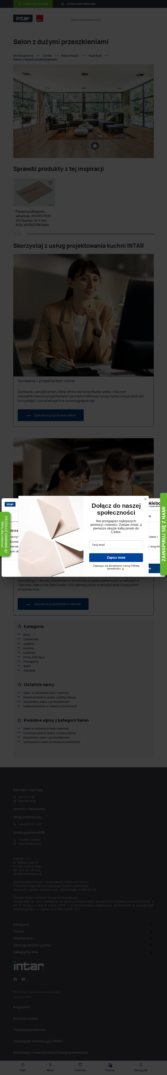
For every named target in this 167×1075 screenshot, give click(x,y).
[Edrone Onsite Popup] (83, 537)
